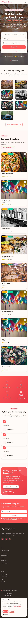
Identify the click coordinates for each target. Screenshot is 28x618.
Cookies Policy (17, 606)
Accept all (5, 611)
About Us (3, 571)
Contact (3, 582)
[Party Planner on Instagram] (6, 539)
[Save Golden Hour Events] (25, 182)
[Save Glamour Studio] (25, 209)
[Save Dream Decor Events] (25, 292)
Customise (5, 614)
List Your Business (10, 487)
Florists (16, 51)
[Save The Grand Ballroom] (25, 265)
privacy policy (5, 519)
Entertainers (3, 560)
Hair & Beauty (4, 555)
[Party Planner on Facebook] (2, 539)
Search (15, 47)
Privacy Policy (7, 608)
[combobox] (14, 34)
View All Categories (12, 124)
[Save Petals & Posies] (25, 348)
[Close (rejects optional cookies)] (23, 600)
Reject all (12, 611)
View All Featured (7, 147)
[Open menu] (25, 2)
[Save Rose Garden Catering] (25, 237)
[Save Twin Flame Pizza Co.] (25, 154)
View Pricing (8, 491)
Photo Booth (22, 51)
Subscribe (14, 515)
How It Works (4, 574)
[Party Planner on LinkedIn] (10, 539)
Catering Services (5, 550)
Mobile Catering (4, 563)
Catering (11, 51)
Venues (2, 548)
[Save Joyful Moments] (25, 320)
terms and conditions (13, 519)
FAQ (2, 579)
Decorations (4, 553)
